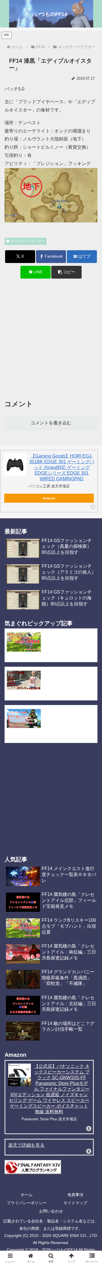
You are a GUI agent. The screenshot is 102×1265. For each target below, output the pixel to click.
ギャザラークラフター (28, 241)
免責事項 (75, 1194)
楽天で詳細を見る (26, 1145)
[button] (66, 272)
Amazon (49, 498)
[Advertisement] (51, 339)
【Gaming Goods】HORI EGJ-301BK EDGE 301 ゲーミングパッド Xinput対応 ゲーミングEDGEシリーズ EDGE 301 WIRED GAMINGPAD (61, 467)
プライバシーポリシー (26, 1203)
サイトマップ (75, 1203)
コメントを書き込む (51, 422)
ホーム (27, 1194)
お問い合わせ (51, 1211)
